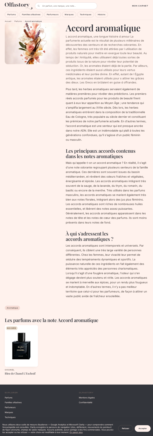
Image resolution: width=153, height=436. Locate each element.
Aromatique (12, 308)
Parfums (11, 14)
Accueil (8, 21)
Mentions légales (87, 397)
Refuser (125, 428)
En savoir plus (76, 432)
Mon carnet (140, 6)
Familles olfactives (31, 14)
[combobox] (66, 5)
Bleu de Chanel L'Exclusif (20, 373)
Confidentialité (85, 402)
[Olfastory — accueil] (19, 5)
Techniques (85, 14)
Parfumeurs (53, 14)
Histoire (101, 14)
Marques (69, 14)
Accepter (143, 428)
